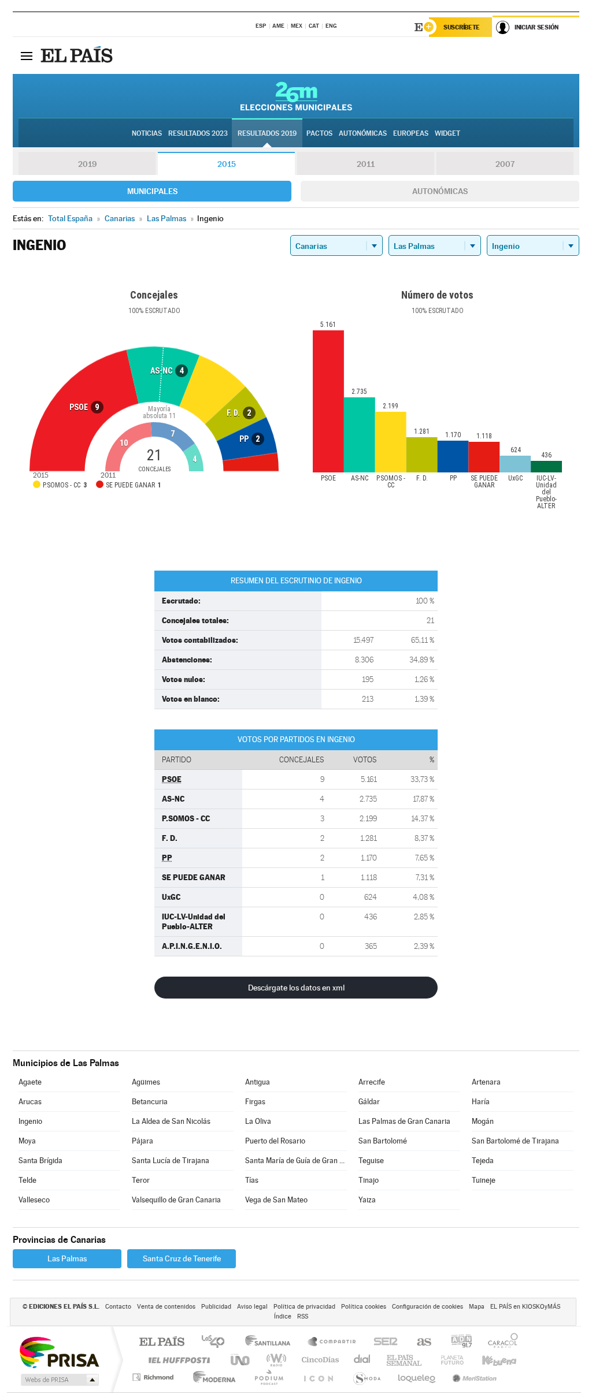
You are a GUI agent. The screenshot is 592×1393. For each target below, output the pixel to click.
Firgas (255, 1101)
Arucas (30, 1101)
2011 (366, 164)
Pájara (142, 1141)
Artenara (486, 1082)
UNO (241, 1360)
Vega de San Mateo (276, 1199)
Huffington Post (177, 1360)
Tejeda (483, 1160)
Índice (282, 1316)
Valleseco (34, 1199)
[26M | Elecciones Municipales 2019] (296, 96)
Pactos (319, 133)
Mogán (483, 1121)
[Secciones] (26, 55)
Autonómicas (440, 191)
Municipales (152, 191)
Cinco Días (319, 1360)
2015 (226, 164)
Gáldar (369, 1101)
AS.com (419, 1342)
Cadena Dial (362, 1360)
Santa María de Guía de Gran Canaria (296, 1160)
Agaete (30, 1082)
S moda (366, 1377)
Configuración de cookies (427, 1306)
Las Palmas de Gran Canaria (404, 1121)
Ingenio (30, 1121)
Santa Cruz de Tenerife (182, 1258)
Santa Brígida (40, 1160)
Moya (27, 1141)
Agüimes (146, 1082)
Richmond (154, 1377)
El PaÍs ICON (318, 1377)
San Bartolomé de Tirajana (515, 1141)
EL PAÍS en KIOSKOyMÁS (525, 1306)
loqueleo (417, 1377)
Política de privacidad (304, 1306)
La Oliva (258, 1121)
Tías (251, 1180)
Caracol (499, 1342)
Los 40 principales (217, 1342)
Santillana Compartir (332, 1342)
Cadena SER (382, 1342)
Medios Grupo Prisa (58, 1380)
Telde (27, 1180)
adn (457, 1342)
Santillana (271, 1342)
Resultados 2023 (198, 133)
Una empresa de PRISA (59, 1351)
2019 (87, 164)
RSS (302, 1316)
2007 (505, 164)
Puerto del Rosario (275, 1141)
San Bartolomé (382, 1141)
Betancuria (150, 1101)
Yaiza (367, 1199)
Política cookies (363, 1306)
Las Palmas (67, 1258)
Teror (141, 1180)
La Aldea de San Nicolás (171, 1121)
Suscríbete (461, 27)
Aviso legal (252, 1306)
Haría (481, 1101)
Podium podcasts (268, 1377)
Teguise (371, 1160)
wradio (274, 1360)
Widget (447, 133)
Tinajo (368, 1180)
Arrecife (371, 1082)
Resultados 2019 (267, 133)
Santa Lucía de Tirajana (170, 1160)
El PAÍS (161, 1342)
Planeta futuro (447, 1360)
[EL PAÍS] (78, 55)
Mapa (476, 1306)
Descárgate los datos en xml (296, 987)
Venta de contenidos (166, 1306)
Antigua (257, 1082)
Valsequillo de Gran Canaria (176, 1199)
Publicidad (216, 1306)
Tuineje (483, 1180)
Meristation (473, 1377)
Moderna (211, 1377)
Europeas (410, 133)
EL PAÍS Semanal (405, 1360)
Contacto (118, 1306)
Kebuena (489, 1360)
